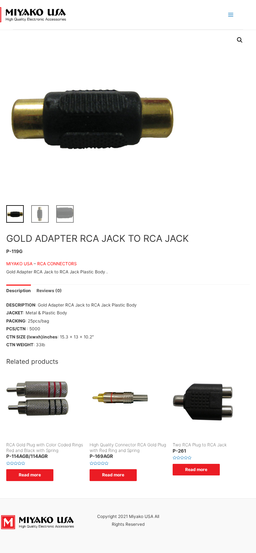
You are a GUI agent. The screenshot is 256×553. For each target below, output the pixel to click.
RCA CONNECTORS (57, 263)
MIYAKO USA (20, 263)
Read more (30, 474)
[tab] (18, 291)
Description (18, 290)
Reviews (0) (49, 290)
